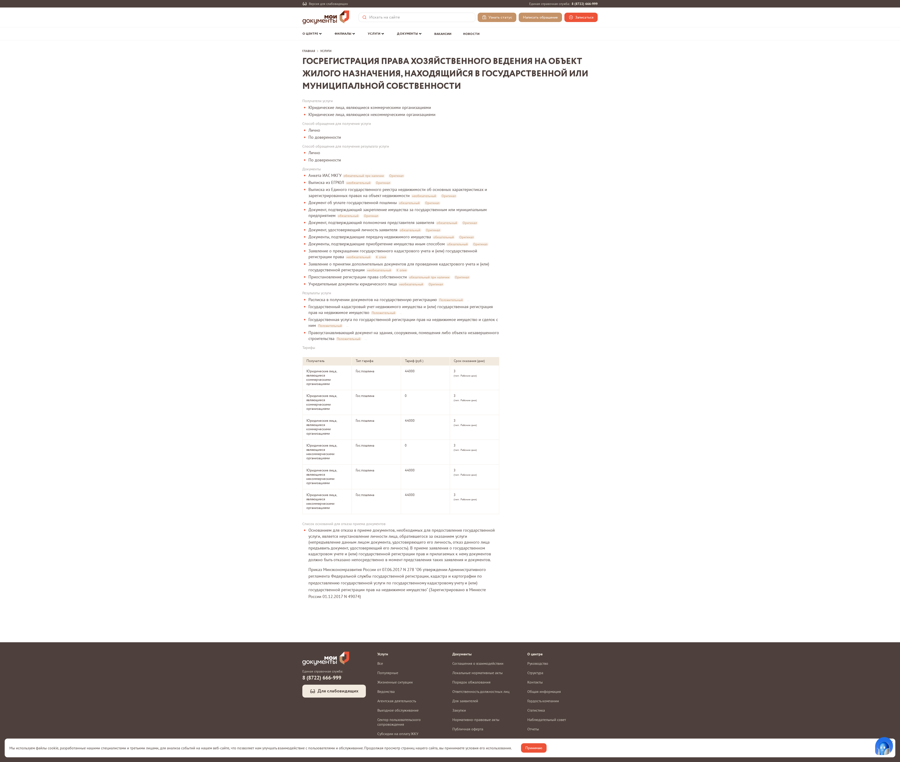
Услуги (325, 51)
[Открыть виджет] (884, 746)
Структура (535, 672)
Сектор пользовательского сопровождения (399, 722)
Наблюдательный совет (546, 719)
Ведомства (386, 691)
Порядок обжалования (471, 682)
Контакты (535, 682)
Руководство (537, 663)
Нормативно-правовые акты (475, 719)
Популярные (387, 672)
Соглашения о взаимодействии (477, 663)
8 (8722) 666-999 (585, 4)
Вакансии (442, 34)
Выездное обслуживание (398, 710)
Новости (471, 34)
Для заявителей (465, 700)
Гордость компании (543, 700)
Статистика (536, 710)
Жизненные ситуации (395, 682)
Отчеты (533, 729)
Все (380, 663)
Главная (308, 51)
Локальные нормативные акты (477, 672)
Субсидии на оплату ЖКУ (397, 733)
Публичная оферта (467, 729)
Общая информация (544, 691)
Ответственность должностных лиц (481, 691)
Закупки (459, 710)
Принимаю (533, 748)
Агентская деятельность (396, 700)
